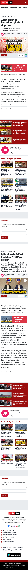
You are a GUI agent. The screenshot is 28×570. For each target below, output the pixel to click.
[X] (11, 526)
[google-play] (14, 555)
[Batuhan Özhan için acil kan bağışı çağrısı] (7, 457)
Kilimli (9, 549)
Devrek (15, 549)
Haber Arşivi (6, 543)
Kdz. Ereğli (13, 7)
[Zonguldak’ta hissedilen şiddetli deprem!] (14, 45)
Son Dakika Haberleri (8, 541)
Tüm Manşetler (7, 539)
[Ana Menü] (25, 2)
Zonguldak (4, 7)
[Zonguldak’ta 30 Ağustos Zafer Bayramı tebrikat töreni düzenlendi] (7, 427)
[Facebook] (8, 526)
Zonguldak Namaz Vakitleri (10, 534)
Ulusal (4, 550)
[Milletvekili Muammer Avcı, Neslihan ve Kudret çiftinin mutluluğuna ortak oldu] (7, 198)
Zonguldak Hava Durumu (9, 532)
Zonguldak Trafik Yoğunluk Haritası (12, 536)
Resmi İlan (10, 550)
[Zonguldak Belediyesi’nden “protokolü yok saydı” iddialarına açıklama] (21, 182)
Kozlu (4, 549)
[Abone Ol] (26, 55)
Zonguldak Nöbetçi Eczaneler (10, 530)
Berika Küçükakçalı (15, 149)
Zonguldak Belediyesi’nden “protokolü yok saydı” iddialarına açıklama (20, 189)
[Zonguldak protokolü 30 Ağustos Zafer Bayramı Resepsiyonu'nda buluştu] (7, 164)
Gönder (4, 237)
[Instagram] (14, 526)
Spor (20, 7)
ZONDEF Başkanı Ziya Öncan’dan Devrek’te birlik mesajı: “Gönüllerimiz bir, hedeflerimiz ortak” (21, 464)
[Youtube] (17, 526)
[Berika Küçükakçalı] (5, 150)
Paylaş (4, 55)
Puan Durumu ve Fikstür (9, 537)
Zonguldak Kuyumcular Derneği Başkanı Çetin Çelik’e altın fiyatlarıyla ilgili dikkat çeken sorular (20, 172)
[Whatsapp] (19, 526)
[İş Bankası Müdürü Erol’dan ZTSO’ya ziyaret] (14, 286)
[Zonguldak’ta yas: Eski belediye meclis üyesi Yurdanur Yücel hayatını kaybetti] (7, 182)
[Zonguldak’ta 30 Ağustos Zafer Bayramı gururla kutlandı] (7, 442)
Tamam (19, 568)
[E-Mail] (11, 152)
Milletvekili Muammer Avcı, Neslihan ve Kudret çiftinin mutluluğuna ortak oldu (7, 205)
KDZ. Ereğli (13, 547)
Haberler (3, 16)
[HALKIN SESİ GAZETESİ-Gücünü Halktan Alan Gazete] (7, 2)
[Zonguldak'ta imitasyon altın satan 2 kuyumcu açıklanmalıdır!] (21, 442)
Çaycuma (20, 547)
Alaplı (20, 549)
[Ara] (23, 2)
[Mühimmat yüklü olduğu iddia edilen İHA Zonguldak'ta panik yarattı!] (21, 427)
